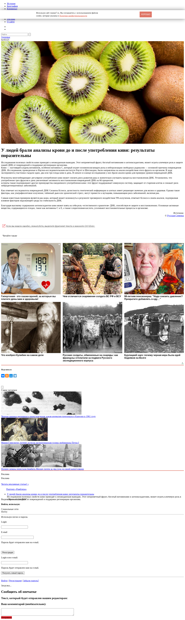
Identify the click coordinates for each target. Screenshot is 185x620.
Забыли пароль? (31, 580)
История (11, 3)
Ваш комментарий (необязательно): (23, 604)
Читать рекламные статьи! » (15, 484)
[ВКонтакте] (3, 375)
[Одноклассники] (7, 375)
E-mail (4, 532)
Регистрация (15, 580)
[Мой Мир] (11, 375)
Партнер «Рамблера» (16, 489)
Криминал (12, 9)
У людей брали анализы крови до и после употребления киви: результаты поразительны (50, 494)
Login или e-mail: (9, 557)
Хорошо (145, 14)
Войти (4, 580)
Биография (12, 6)
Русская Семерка (175, 215)
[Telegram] (15, 375)
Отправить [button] (6, 617)
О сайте (11, 22)
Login (4, 522)
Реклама (11, 19)
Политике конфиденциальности (73, 16)
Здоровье (5, 37)
